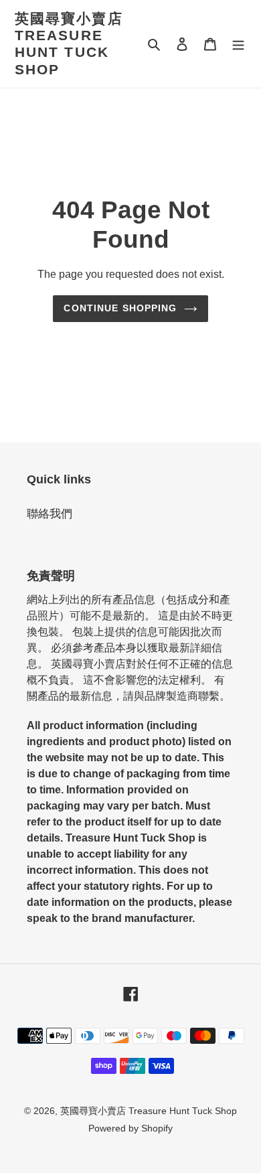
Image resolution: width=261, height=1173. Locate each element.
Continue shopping (120, 308)
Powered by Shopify (130, 1128)
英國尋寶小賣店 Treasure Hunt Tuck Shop (69, 44)
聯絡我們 (49, 513)
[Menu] (238, 44)
